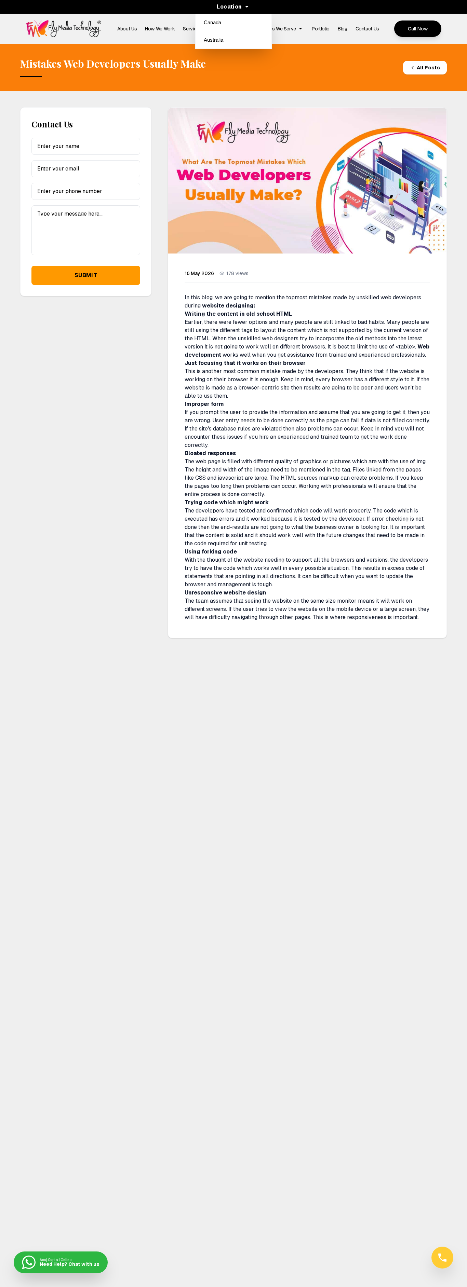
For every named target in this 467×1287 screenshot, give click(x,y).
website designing (228, 305)
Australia (213, 40)
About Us (127, 29)
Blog (342, 29)
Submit (86, 275)
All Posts (428, 68)
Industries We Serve (275, 29)
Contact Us (367, 29)
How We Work (160, 29)
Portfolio (321, 29)
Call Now (418, 29)
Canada (212, 22)
